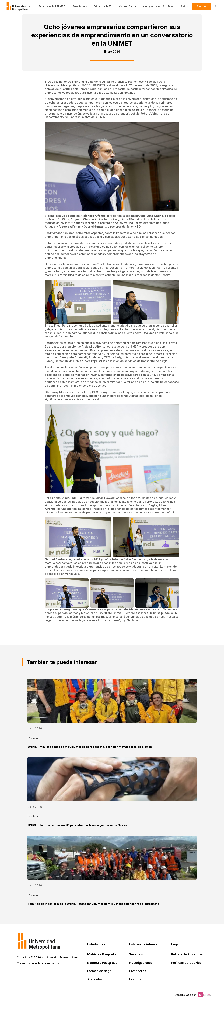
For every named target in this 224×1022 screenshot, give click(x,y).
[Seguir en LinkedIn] (35, 973)
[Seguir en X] (20, 973)
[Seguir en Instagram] (51, 973)
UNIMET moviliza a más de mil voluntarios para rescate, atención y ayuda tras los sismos (90, 747)
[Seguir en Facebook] (27, 973)
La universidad (22, 6)
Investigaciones (151, 6)
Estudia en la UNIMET (52, 6)
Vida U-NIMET (103, 6)
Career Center (128, 6)
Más (170, 6)
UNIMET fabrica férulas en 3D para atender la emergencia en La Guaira (77, 825)
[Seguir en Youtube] (43, 973)
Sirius (184, 6)
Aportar (201, 6)
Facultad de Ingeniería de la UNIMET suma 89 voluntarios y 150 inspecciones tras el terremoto (93, 904)
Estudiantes (79, 6)
